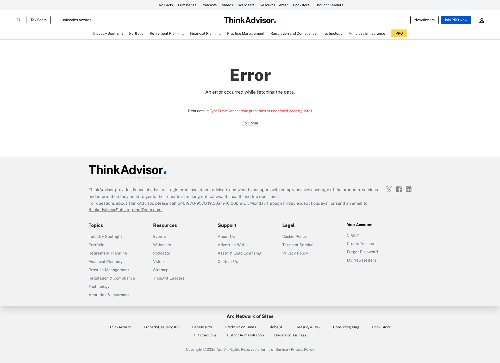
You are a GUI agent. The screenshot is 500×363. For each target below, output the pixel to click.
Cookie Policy (294, 236)
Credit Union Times (240, 327)
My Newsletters (361, 260)
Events (159, 236)
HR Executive (205, 335)
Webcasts (246, 5)
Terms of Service (298, 245)
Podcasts (209, 5)
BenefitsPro (202, 327)
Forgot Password (362, 252)
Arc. (219, 349)
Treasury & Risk (308, 327)
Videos (227, 5)
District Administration (245, 335)
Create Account (361, 243)
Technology (99, 286)
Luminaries (187, 5)
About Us (226, 236)
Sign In (353, 235)
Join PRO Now (456, 20)
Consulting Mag (346, 327)
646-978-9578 (192, 203)
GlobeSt (275, 327)
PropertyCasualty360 (162, 327)
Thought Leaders (329, 5)
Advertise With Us (235, 245)
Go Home (250, 123)
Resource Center (274, 5)
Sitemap (160, 270)
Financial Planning (106, 261)
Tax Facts (165, 5)
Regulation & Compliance (112, 278)
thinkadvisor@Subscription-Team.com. (125, 209)
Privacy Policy (295, 253)
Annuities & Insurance (109, 295)
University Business (290, 335)
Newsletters (424, 20)
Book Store (381, 327)
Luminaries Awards (75, 20)
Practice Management (109, 270)
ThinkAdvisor (120, 327)
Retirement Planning (108, 253)
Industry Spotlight (105, 236)
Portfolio (96, 245)
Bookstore (301, 5)
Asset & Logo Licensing (239, 253)
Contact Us (228, 261)
